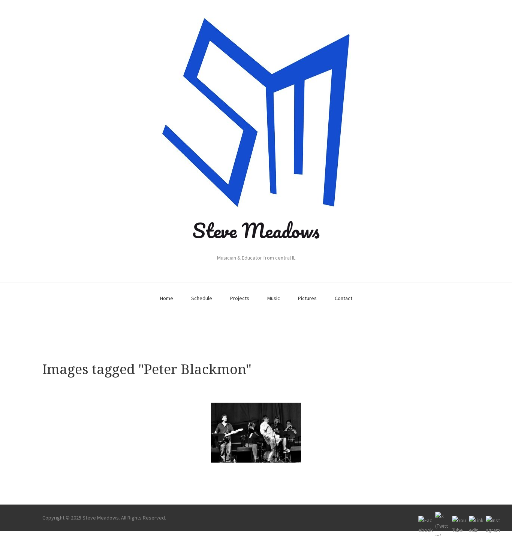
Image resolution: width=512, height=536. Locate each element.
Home (166, 298)
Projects (239, 298)
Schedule (201, 298)
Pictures (307, 298)
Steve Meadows (256, 230)
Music (273, 298)
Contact (343, 298)
